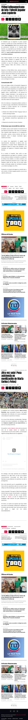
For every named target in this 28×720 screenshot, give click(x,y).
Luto (14, 188)
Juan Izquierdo (4, 188)
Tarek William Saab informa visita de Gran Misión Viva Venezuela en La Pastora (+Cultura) (13, 257)
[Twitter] (10, 19)
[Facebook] (7, 19)
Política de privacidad (20, 714)
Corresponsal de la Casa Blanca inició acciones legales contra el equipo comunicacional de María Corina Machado (14, 291)
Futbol (20, 186)
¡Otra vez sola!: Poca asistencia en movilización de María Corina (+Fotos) (7, 198)
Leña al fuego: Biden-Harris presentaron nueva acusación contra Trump (21, 198)
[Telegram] (19, 19)
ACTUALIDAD (4, 4)
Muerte (17, 188)
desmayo (12, 186)
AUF (8, 186)
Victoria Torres (6, 16)
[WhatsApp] (16, 19)
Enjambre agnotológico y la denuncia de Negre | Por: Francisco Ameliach (14, 277)
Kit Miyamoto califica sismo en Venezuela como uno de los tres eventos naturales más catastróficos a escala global (14, 270)
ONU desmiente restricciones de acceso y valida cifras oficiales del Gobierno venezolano (20, 355)
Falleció (16, 186)
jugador (10, 188)
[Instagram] (14, 711)
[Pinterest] (13, 19)
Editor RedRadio (10, 253)
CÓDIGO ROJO (5, 281)
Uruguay (21, 188)
